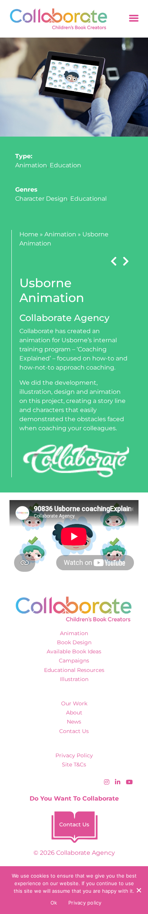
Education (65, 165)
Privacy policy (85, 903)
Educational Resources (74, 670)
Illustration (74, 679)
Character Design (41, 198)
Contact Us (74, 731)
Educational (88, 198)
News (74, 721)
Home (28, 234)
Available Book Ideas (74, 651)
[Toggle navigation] (134, 19)
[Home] (56, 19)
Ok (53, 903)
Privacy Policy (74, 755)
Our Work (74, 703)
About (74, 712)
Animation (31, 165)
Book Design (74, 642)
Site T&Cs (74, 764)
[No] (138, 890)
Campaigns (74, 660)
